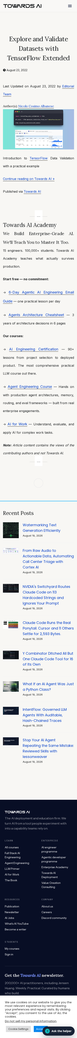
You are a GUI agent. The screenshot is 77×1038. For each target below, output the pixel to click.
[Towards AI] (22, 6)
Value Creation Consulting (51, 885)
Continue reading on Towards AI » (28, 179)
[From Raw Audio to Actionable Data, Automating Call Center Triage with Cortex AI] (11, 550)
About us (47, 906)
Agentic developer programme (53, 859)
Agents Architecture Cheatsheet (36, 315)
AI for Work (17, 424)
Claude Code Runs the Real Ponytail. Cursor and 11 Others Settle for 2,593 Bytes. (48, 628)
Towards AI (32, 191)
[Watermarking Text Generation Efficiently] (11, 524)
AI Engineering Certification (33, 349)
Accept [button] (40, 1029)
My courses (12, 948)
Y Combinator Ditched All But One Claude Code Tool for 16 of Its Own (48, 659)
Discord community (54, 918)
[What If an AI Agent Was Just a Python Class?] (11, 683)
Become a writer (15, 929)
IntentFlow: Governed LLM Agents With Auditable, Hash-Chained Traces (45, 715)
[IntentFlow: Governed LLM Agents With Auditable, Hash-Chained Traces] (11, 709)
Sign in (9, 954)
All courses (12, 847)
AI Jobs (9, 918)
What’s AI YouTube (17, 923)
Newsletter (12, 912)
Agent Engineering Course (30, 387)
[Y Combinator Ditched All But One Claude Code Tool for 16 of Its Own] (11, 652)
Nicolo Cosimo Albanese (36, 106)
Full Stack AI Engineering (13, 855)
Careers (46, 912)
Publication (12, 906)
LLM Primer (12, 869)
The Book (11, 880)
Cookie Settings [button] (18, 1029)
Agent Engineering (17, 863)
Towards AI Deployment (49, 875)
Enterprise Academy (54, 867)
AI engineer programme (49, 849)
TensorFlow (39, 158)
